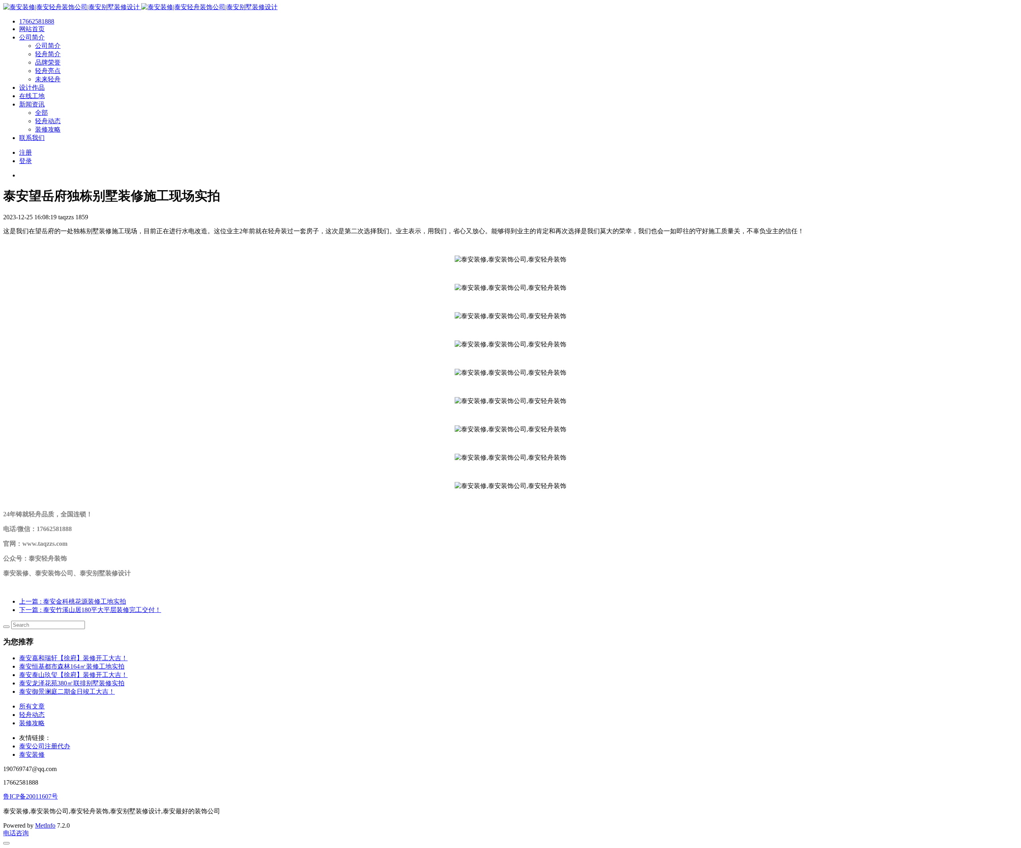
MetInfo (45, 825)
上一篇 (72, 601)
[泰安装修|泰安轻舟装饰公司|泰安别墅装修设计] (140, 7)
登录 (25, 160)
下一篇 (90, 609)
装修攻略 (32, 723)
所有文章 (32, 706)
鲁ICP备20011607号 (30, 796)
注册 (25, 152)
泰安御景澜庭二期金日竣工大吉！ (67, 691)
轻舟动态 (32, 714)
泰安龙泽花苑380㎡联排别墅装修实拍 (71, 683)
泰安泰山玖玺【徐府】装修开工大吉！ (73, 674)
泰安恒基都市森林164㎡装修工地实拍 (71, 666)
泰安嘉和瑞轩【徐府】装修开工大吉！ (73, 658)
